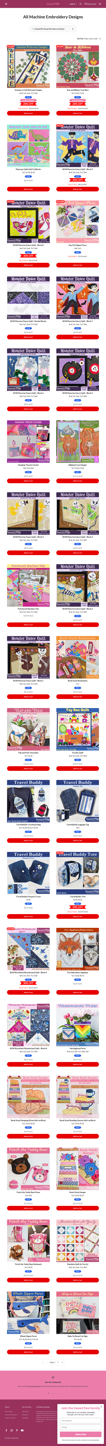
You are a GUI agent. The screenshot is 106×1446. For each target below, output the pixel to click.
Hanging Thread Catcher (28, 465)
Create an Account (10, 1418)
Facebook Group (35, 1386)
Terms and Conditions (11, 1414)
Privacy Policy (9, 1411)
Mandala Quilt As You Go (77, 1264)
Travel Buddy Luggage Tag (77, 824)
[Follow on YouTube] (22, 1430)
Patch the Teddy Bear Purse (28, 1192)
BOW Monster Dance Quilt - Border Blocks (28, 321)
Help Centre (25, 1411)
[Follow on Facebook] (6, 1430)
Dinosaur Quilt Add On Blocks (28, 169)
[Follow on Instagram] (11, 1430)
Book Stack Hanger (78, 1192)
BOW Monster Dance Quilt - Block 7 (78, 321)
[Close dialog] (101, 1406)
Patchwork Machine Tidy (28, 609)
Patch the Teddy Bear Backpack (28, 1264)
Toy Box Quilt (77, 753)
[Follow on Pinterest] (17, 1430)
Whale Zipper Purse (28, 1336)
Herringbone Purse (78, 1048)
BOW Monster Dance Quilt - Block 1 (28, 681)
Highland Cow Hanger (77, 465)
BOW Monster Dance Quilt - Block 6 (28, 393)
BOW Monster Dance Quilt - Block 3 (78, 537)
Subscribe (80, 1434)
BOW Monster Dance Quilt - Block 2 (78, 609)
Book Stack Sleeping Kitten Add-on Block (28, 1120)
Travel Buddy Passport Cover (28, 896)
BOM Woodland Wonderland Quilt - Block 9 (28, 972)
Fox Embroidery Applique (77, 972)
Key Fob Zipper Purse (78, 245)
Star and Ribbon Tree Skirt (78, 90)
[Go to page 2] (62, 1362)
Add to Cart (28, 113)
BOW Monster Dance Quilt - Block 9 (78, 169)
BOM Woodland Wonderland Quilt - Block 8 (28, 1048)
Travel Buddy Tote (78, 896)
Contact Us (25, 1414)
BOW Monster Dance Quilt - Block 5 (78, 393)
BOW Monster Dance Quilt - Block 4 (28, 537)
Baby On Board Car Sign (78, 1336)
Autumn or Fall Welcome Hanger (28, 90)
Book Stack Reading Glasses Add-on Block (78, 1120)
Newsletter (25, 1418)
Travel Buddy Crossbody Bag (28, 824)
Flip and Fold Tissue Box (28, 753)
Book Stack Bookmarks (77, 681)
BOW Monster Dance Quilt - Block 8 (28, 245)
